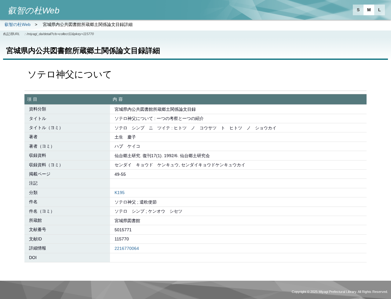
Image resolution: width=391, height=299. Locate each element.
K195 (120, 192)
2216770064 (127, 248)
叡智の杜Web (18, 24)
